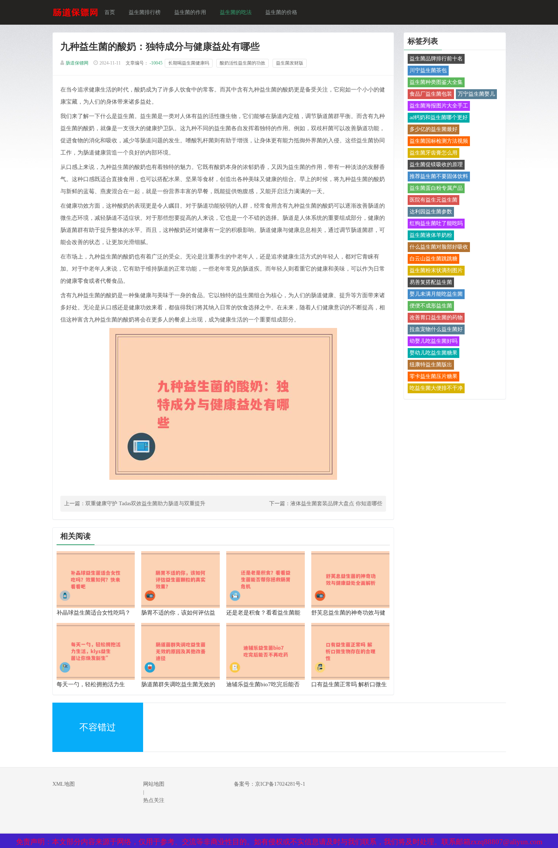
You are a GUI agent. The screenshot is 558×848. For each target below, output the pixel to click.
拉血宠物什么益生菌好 (436, 329)
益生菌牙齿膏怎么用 (433, 153)
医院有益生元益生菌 (433, 200)
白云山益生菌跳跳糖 (433, 259)
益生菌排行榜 (145, 12)
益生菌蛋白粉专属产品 (436, 188)
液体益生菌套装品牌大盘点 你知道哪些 (336, 503)
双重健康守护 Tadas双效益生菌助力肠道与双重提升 (145, 503)
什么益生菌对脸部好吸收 (439, 247)
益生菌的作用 (190, 12)
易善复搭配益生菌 (431, 282)
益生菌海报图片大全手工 (439, 106)
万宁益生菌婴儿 (476, 94)
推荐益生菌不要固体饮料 (439, 176)
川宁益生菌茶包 (428, 70)
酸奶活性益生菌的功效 (242, 63)
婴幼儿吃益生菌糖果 (433, 353)
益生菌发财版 (289, 63)
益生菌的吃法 (236, 12)
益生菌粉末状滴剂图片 (436, 270)
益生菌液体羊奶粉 (431, 235)
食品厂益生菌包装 (431, 94)
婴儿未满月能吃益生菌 (436, 294)
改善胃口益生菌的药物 (436, 317)
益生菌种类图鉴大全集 (436, 82)
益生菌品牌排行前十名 (436, 58)
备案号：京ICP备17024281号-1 (269, 784)
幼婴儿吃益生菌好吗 (433, 341)
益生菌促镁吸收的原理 (436, 164)
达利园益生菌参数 (431, 211)
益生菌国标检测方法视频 (439, 141)
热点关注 (153, 800)
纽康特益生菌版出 (431, 364)
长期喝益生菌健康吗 (188, 63)
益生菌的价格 (281, 12)
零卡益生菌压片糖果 (433, 376)
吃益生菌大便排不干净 (436, 388)
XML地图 (63, 784)
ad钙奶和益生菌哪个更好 (439, 117)
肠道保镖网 (77, 63)
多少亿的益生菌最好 (433, 129)
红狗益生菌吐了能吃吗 (436, 223)
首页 (109, 12)
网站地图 (153, 784)
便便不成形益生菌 (431, 306)
